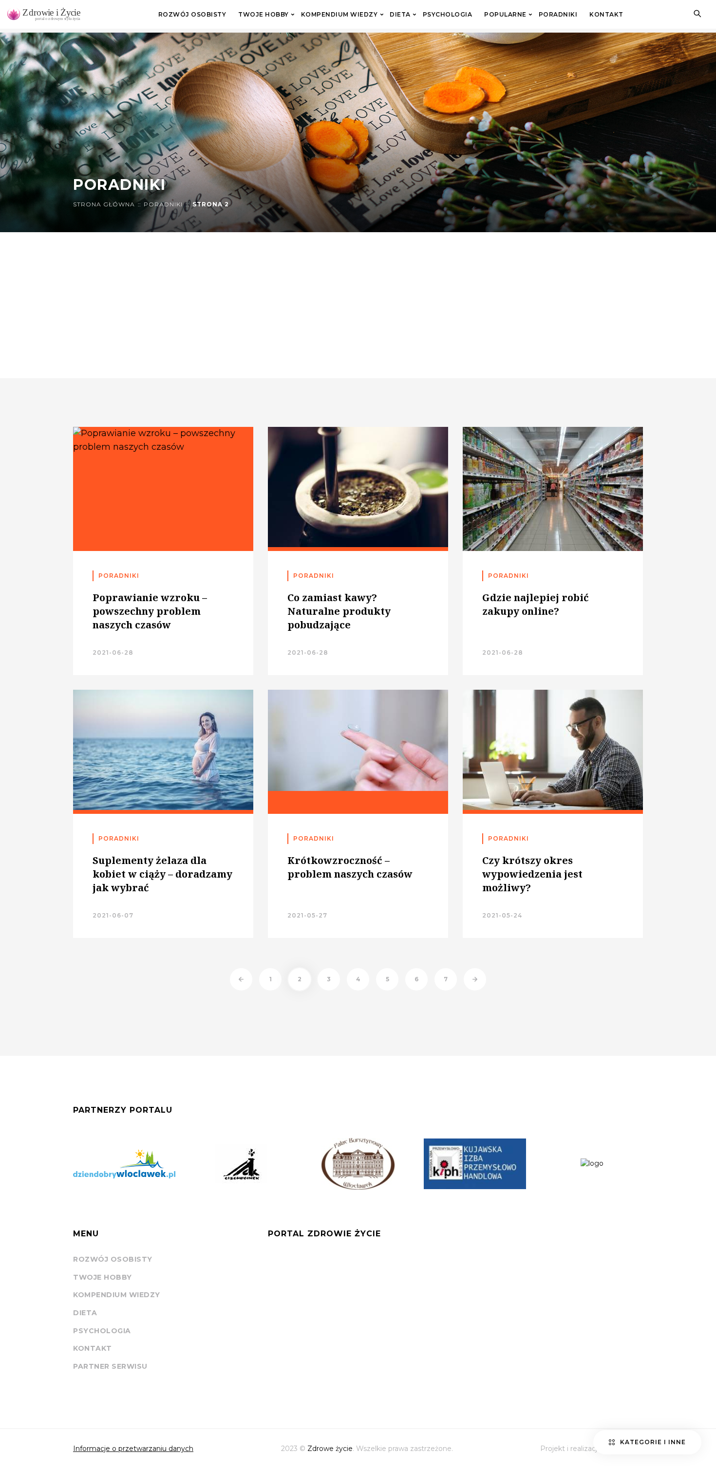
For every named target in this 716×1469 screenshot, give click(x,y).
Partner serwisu (110, 1366)
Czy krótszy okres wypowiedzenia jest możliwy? (532, 874)
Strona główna (104, 204)
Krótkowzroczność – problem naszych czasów (350, 867)
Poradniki (558, 15)
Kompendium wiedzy (339, 15)
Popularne (505, 15)
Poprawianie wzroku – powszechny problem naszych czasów (150, 611)
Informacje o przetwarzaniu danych (133, 1448)
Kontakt (606, 15)
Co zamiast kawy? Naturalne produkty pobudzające (339, 611)
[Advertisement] (358, 305)
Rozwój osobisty (192, 15)
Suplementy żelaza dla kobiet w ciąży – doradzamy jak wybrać (162, 874)
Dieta (400, 15)
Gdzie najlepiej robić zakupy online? (535, 604)
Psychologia (447, 15)
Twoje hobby (263, 15)
